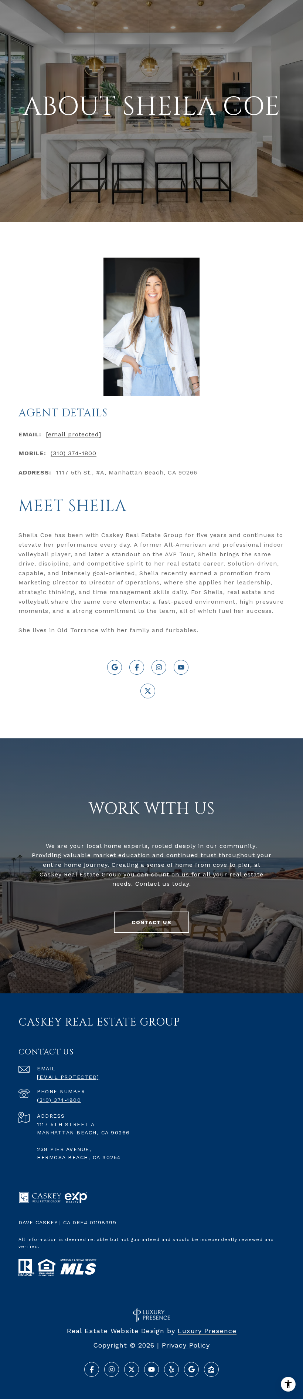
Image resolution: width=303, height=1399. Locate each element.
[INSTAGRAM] (159, 667)
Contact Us (151, 922)
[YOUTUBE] (181, 667)
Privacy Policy (186, 1345)
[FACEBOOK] (136, 667)
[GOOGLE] (114, 667)
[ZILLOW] (211, 1369)
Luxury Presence (207, 1331)
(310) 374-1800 (73, 453)
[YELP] (171, 1369)
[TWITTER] (147, 691)
